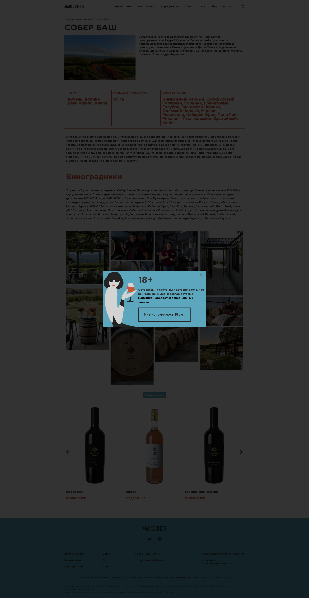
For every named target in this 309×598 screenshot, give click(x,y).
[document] (154, 299)
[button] (201, 275)
